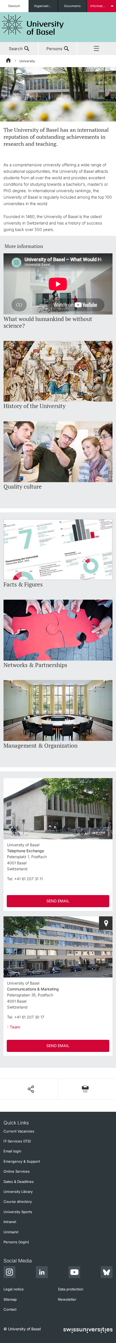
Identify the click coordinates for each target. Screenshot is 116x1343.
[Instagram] (9, 1273)
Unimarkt (11, 1232)
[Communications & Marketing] (105, 923)
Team (15, 1027)
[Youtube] (74, 1273)
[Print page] (85, 1089)
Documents (72, 6)
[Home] (9, 61)
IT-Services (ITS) (17, 1141)
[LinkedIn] (42, 1273)
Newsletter (67, 1299)
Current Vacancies (19, 1131)
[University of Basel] (33, 25)
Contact (10, 1309)
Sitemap (10, 1299)
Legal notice (14, 1289)
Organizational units (45, 6)
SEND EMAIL (57, 901)
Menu (96, 49)
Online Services (17, 1171)
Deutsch (14, 6)
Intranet (10, 1222)
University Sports (18, 1212)
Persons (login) (16, 1242)
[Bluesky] (106, 1273)
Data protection (70, 1289)
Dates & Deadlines (19, 1181)
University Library (18, 1191)
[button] (31, 1089)
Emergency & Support (22, 1161)
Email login (12, 1151)
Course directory (18, 1201)
